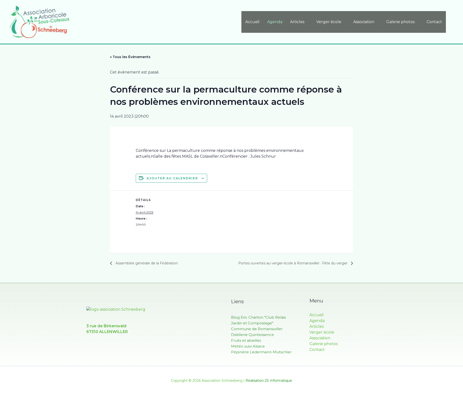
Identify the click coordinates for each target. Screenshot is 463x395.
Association (363, 22)
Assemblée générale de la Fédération (146, 263)
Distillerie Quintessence (252, 334)
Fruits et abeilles (246, 340)
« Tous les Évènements (130, 57)
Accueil (252, 22)
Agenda (274, 22)
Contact (434, 22)
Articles (297, 22)
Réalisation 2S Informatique (268, 380)
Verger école (328, 22)
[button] (453, 22)
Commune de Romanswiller (257, 329)
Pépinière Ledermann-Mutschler (261, 352)
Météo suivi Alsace (248, 346)
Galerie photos (400, 22)
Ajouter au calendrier (172, 178)
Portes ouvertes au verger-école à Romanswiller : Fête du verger (293, 263)
